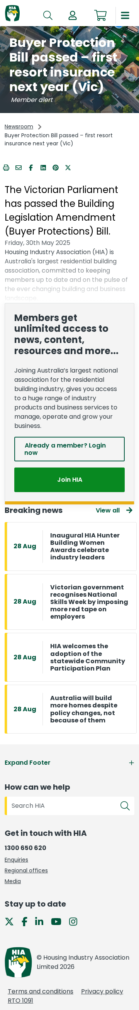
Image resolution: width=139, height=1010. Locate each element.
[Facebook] (28, 921)
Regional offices (26, 870)
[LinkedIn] (42, 921)
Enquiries (16, 860)
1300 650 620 (25, 848)
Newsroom (19, 126)
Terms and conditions (40, 991)
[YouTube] (59, 921)
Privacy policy (102, 991)
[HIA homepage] (12, 13)
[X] (12, 921)
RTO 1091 (20, 1000)
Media (13, 881)
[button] (72, 15)
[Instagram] (76, 921)
